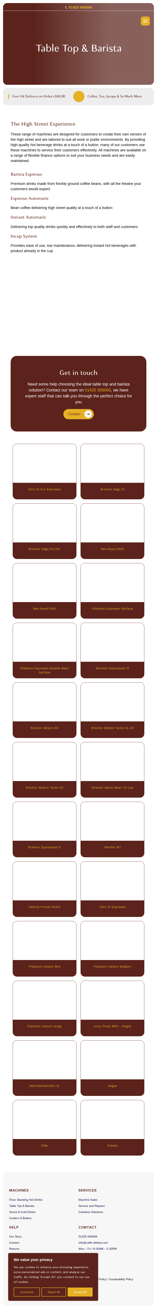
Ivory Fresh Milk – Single (112, 1026)
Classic (112, 1145)
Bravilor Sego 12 (112, 489)
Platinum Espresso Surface (112, 608)
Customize (27, 1292)
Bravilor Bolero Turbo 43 (44, 787)
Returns (14, 1248)
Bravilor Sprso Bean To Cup (112, 787)
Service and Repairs (91, 1205)
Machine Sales (88, 1199)
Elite (44, 1145)
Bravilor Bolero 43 (44, 728)
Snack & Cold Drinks (22, 1212)
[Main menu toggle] (145, 21)
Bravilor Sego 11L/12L (44, 549)
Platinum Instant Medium (112, 966)
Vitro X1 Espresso (112, 907)
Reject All (54, 1292)
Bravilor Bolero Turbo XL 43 (112, 728)
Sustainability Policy (121, 1279)
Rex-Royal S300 (44, 608)
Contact (14, 1242)
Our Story (15, 1236)
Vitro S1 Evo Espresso (44, 489)
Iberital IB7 (112, 847)
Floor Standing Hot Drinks (26, 1199)
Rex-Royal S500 (112, 549)
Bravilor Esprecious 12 (112, 668)
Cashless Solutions (90, 1212)
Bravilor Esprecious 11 (44, 847)
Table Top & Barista (21, 1205)
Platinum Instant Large (44, 1026)
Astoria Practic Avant (44, 907)
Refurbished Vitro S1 (44, 1086)
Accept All (80, 1292)
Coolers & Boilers (20, 1218)
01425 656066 (80, 7)
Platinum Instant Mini (44, 966)
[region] (53, 1277)
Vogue (112, 1086)
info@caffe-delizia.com (93, 1242)
